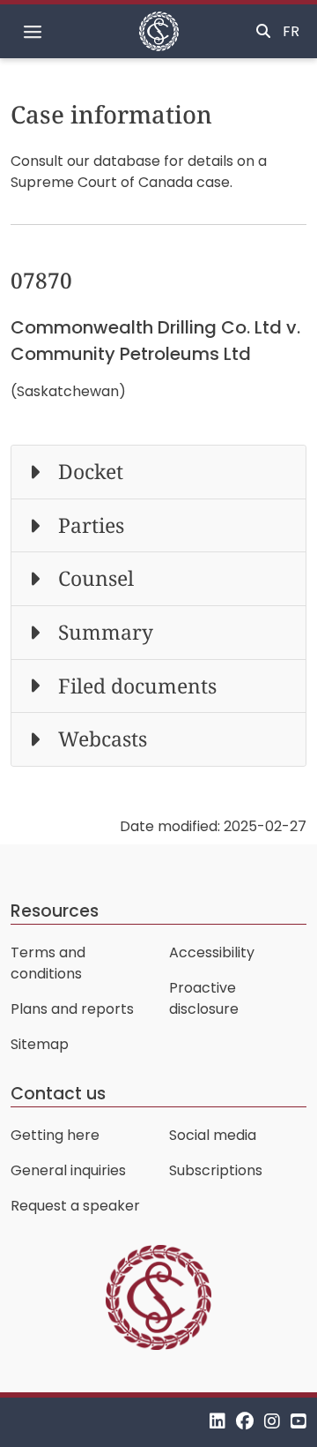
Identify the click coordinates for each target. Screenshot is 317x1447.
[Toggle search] (263, 31)
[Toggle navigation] (33, 32)
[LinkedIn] (217, 1422)
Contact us (58, 1094)
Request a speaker (75, 1206)
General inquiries (68, 1170)
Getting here (55, 1135)
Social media (212, 1135)
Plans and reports (72, 1009)
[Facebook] (245, 1422)
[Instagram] (272, 1422)
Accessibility (211, 952)
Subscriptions (215, 1170)
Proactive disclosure (204, 998)
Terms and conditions (48, 963)
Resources (55, 911)
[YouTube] (298, 1422)
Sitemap (40, 1044)
